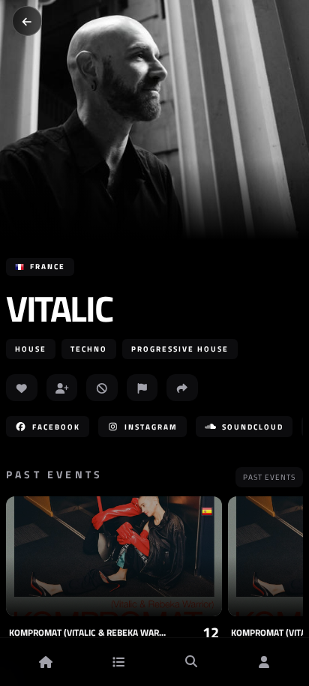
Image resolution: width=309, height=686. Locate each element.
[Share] (182, 387)
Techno (88, 349)
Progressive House (180, 349)
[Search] (191, 662)
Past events (269, 477)
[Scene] (119, 662)
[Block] (102, 387)
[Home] (46, 662)
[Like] (22, 387)
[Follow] (62, 387)
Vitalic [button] (59, 309)
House (30, 349)
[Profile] (264, 662)
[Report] (142, 387)
